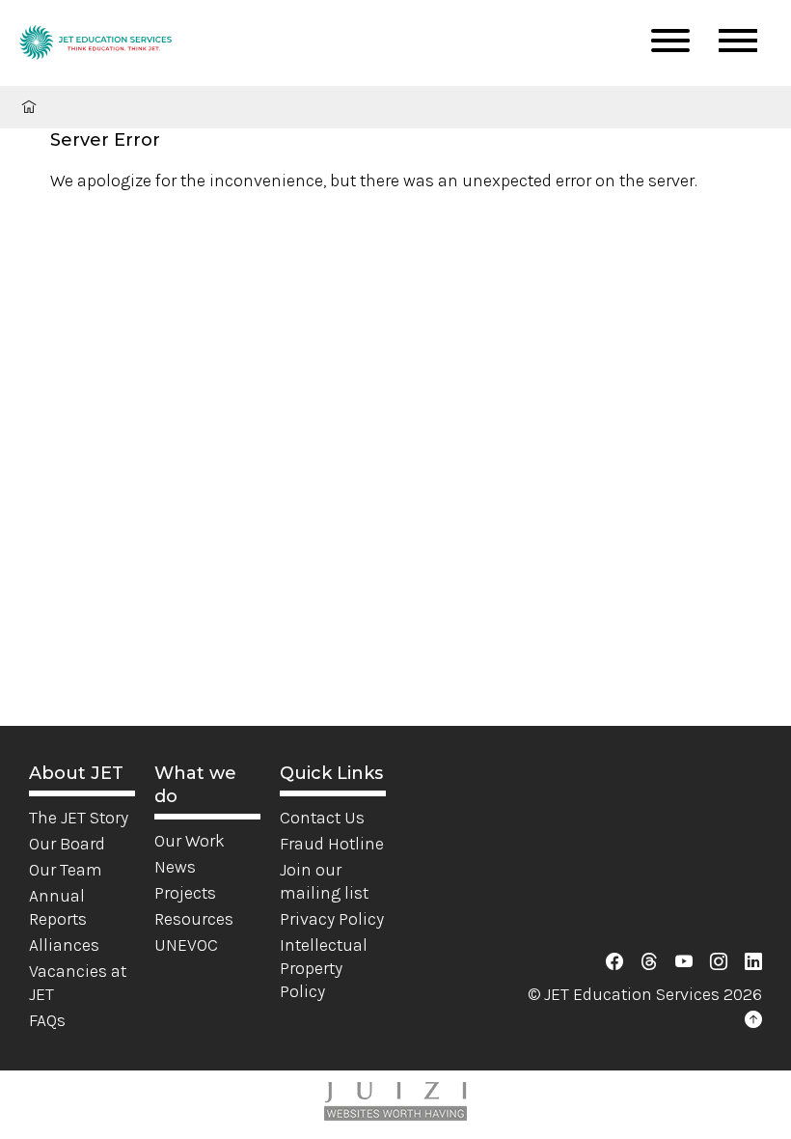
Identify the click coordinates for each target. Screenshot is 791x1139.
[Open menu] (670, 40)
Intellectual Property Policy (324, 968)
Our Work (189, 840)
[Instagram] (718, 962)
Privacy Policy (332, 919)
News (175, 866)
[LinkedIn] (753, 962)
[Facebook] (614, 962)
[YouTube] (684, 962)
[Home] (95, 45)
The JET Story (78, 817)
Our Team (65, 869)
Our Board (67, 843)
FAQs (47, 1020)
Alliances (64, 945)
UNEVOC (186, 945)
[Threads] (649, 962)
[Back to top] (753, 1020)
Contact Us (322, 817)
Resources (193, 919)
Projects (185, 892)
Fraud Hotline (332, 843)
